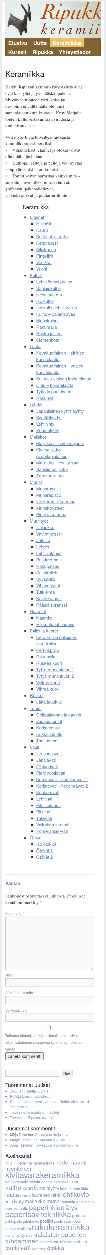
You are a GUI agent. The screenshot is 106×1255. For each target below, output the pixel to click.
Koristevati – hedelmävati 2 (62, 786)
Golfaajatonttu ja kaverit (58, 715)
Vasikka (44, 262)
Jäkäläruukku (49, 702)
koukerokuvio (16, 1181)
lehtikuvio (75, 1194)
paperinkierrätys (53, 1207)
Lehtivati (44, 799)
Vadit (34, 747)
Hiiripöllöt (45, 223)
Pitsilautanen (48, 805)
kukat (73, 1181)
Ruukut (37, 695)
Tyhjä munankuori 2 (55, 676)
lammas (25, 1195)
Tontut (36, 708)
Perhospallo (47, 650)
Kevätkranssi (49, 598)
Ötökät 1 (44, 850)
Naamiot (38, 611)
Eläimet (37, 217)
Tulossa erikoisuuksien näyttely (35, 1112)
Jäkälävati (46, 760)
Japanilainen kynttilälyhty (60, 411)
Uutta (40, 43)
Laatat (36, 346)
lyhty (19, 1201)
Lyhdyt (36, 404)
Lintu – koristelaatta (54, 385)
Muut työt (39, 521)
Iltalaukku (45, 527)
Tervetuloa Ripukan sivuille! (32, 1117)
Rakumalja (46, 327)
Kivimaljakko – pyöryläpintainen (51, 453)
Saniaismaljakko (52, 469)
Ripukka (42, 52)
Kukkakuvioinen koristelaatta (63, 378)
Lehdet (42, 546)
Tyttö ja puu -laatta (53, 391)
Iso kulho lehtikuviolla (56, 307)
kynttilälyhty (46, 1188)
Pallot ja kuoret (44, 631)
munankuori (70, 1201)
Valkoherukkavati (52, 824)
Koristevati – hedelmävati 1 (62, 779)
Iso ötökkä (46, 844)
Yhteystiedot (75, 52)
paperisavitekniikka (38, 1213)
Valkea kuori (48, 682)
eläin (10, 1162)
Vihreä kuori (47, 689)
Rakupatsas (47, 566)
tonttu (12, 1247)
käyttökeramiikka (74, 1188)
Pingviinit (44, 256)
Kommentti (15, 913)
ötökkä (55, 1247)
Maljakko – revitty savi (57, 462)
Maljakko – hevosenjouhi (60, 443)
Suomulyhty (47, 430)
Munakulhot (47, 320)
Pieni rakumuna (51, 514)
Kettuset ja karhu (52, 236)
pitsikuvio (31, 1221)
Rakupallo (45, 656)
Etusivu (17, 43)
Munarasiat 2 (48, 495)
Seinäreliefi (46, 572)
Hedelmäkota (49, 294)
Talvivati (44, 818)
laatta (12, 1194)
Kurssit (17, 52)
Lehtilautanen (49, 553)
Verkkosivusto (16, 1010)
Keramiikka (67, 43)
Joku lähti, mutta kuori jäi (29, 1090)
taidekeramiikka (73, 1241)
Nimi (10, 974)
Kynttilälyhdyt (49, 417)
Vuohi (41, 269)
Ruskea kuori (49, 663)
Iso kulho (45, 301)
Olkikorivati (47, 766)
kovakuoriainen (41, 1181)
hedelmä (24, 1163)
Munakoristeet (50, 508)
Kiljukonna (46, 249)
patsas (78, 1215)
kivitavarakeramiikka (42, 1174)
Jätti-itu (43, 540)
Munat (36, 482)
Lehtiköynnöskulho (54, 281)
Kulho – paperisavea (55, 314)
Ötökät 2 (44, 857)
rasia (9, 1235)
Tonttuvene (46, 740)
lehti (55, 1194)
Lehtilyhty (45, 424)
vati (25, 1247)
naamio (87, 1201)
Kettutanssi (47, 243)
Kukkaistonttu (49, 734)
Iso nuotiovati (49, 753)
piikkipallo (13, 1221)
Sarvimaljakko (50, 475)
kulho (13, 1187)
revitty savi (23, 1235)
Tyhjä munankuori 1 (55, 669)
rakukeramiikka (61, 1226)
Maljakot (38, 437)
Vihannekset (48, 585)
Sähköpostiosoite (20, 992)
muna (53, 1201)
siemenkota (49, 1241)
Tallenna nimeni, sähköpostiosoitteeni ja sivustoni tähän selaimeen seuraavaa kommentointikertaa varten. (45, 1042)
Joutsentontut (49, 721)
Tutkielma (45, 592)
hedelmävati (70, 1162)
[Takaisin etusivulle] (53, 19)
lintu (9, 1201)
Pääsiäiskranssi (51, 605)
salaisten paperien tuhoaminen (45, 1237)
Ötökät (36, 837)
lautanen (41, 1194)
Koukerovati (47, 792)
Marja (14, 1139)
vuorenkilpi (39, 1248)
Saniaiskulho (48, 288)
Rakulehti (45, 398)
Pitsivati (43, 811)
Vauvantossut (49, 534)
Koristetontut (48, 727)
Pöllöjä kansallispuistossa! (31, 1096)
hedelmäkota (43, 1163)
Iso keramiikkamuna (55, 501)
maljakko (35, 1201)
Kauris (42, 230)
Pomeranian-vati (52, 831)
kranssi (61, 1181)
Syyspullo (45, 579)
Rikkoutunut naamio (55, 624)
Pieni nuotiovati (50, 773)
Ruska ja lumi (49, 333)
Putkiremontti (49, 559)
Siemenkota (47, 340)
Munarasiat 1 (48, 488)
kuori (27, 1188)
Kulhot (36, 275)
